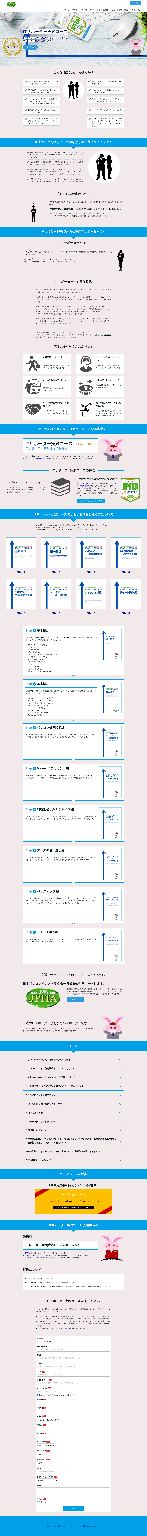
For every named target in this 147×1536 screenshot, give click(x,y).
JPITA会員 (37, 1258)
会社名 (39, 1355)
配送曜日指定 (41, 1451)
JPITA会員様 (29, 1253)
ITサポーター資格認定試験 (41, 458)
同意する (42, 1502)
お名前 (39, 1371)
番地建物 (40, 1433)
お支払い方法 (41, 1442)
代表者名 (40, 1363)
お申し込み (136, 10)
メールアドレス (42, 1388)
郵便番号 (40, 1408)
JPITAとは (75, 999)
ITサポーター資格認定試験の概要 (90, 501)
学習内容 (94, 10)
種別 (38, 1338)
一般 (40, 1341)
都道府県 (40, 1416)
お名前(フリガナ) (43, 1380)
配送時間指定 (41, 1459)
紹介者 (39, 1468)
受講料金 (105, 10)
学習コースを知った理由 (45, 1477)
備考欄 (39, 1486)
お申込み (136, 3)
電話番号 (40, 1399)
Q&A (114, 10)
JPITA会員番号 (42, 1346)
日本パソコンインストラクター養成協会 (72, 1526)
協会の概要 (124, 10)
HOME (66, 10)
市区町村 (40, 1425)
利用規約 (67, 1328)
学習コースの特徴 (79, 10)
